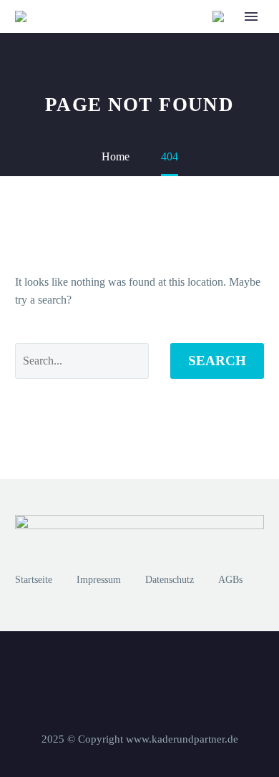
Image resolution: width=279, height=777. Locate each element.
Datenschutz (169, 579)
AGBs (230, 579)
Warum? (153, 38)
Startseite (33, 579)
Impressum (99, 579)
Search (217, 360)
